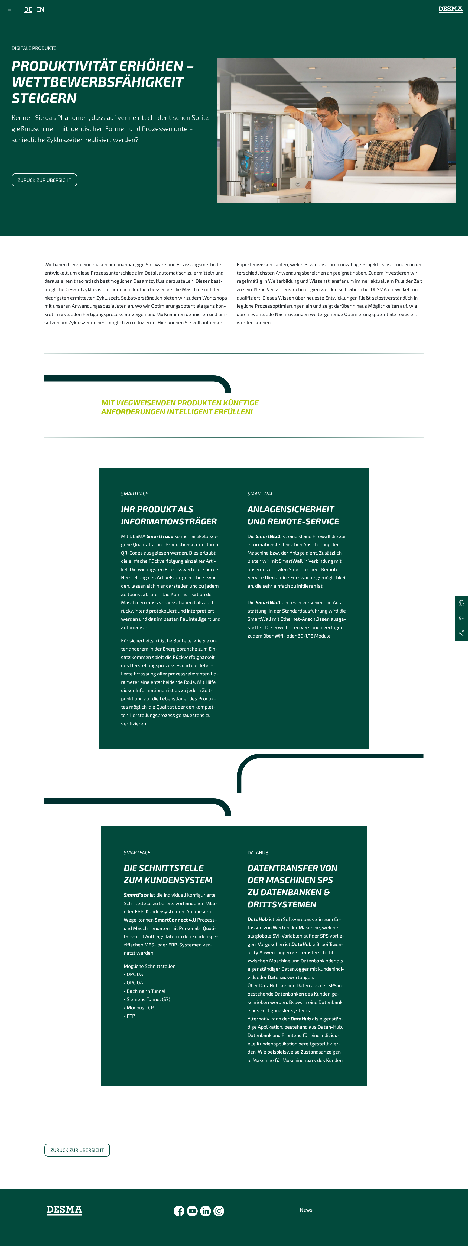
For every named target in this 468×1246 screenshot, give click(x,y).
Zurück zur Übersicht (44, 180)
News (306, 1210)
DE (28, 9)
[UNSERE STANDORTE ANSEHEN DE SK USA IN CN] (461, 603)
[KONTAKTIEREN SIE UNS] (461, 618)
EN (40, 9)
